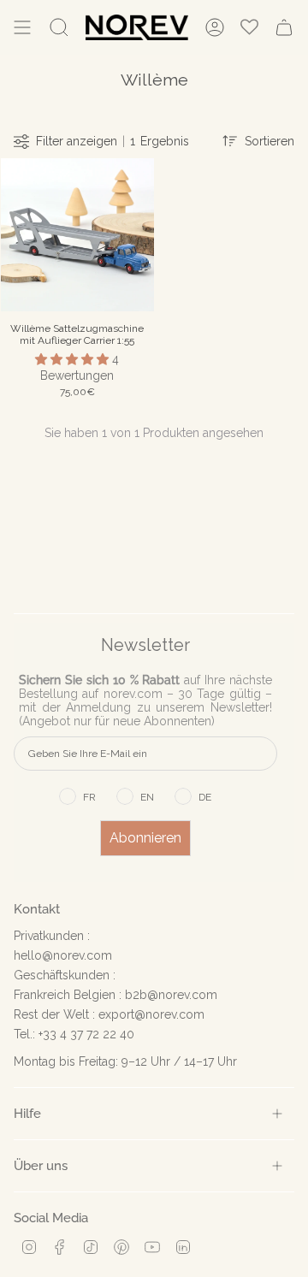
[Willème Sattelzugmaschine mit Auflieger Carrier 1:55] (77, 234)
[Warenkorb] (284, 27)
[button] (73, 359)
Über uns (41, 1165)
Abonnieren (145, 838)
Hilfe (27, 1113)
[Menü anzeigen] (22, 27)
